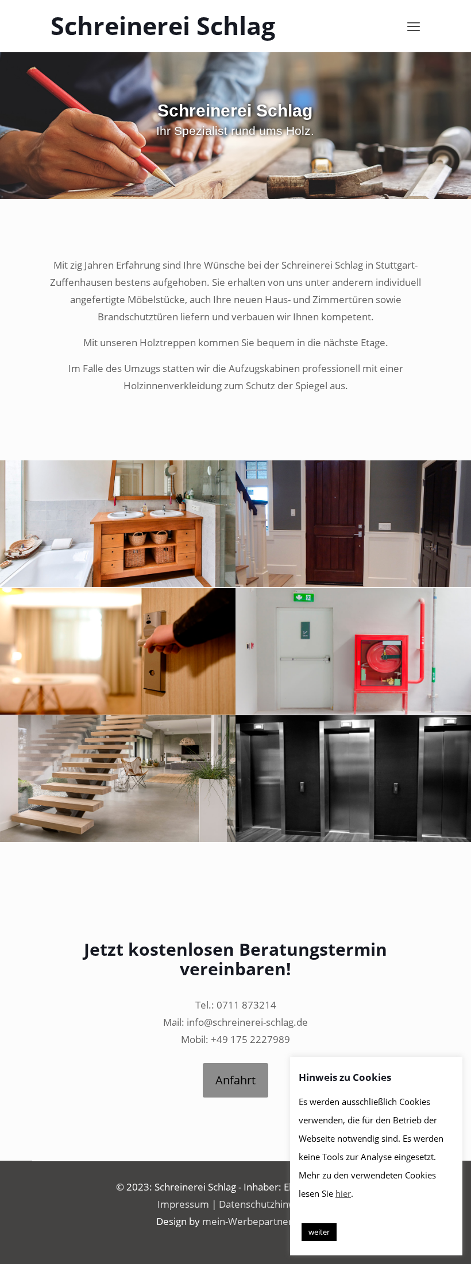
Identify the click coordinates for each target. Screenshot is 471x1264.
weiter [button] (319, 1232)
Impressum (183, 1204)
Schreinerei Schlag (163, 25)
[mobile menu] (413, 26)
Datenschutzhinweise (266, 1204)
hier (343, 1193)
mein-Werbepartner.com (258, 1221)
